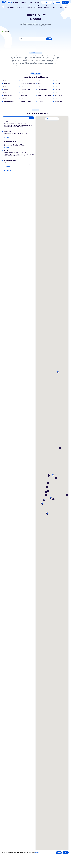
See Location (7, 128)
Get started (65, 2)
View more (6, 170)
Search (31, 117)
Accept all (66, 852)
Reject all (59, 852)
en (9, 2)
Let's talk (49, 38)
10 (45, 491)
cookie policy (37, 852)
